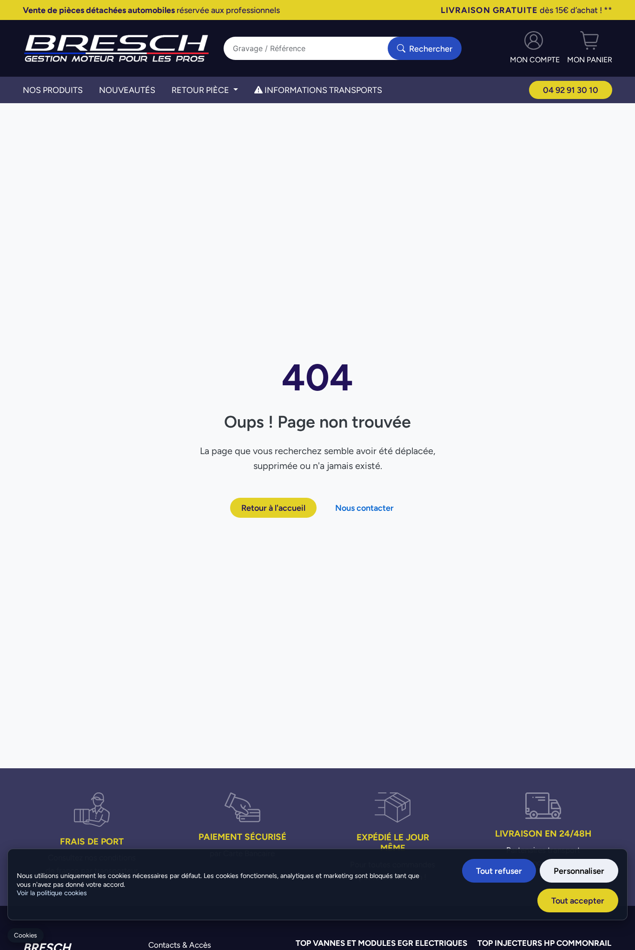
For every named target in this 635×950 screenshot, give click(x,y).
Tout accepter (577, 900)
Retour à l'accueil (273, 508)
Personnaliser (579, 871)
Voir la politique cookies (52, 893)
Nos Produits (53, 90)
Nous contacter (364, 508)
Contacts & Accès (179, 945)
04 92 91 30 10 (570, 90)
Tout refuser (499, 871)
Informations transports (322, 90)
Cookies (25, 935)
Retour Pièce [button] (201, 90)
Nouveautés (127, 90)
